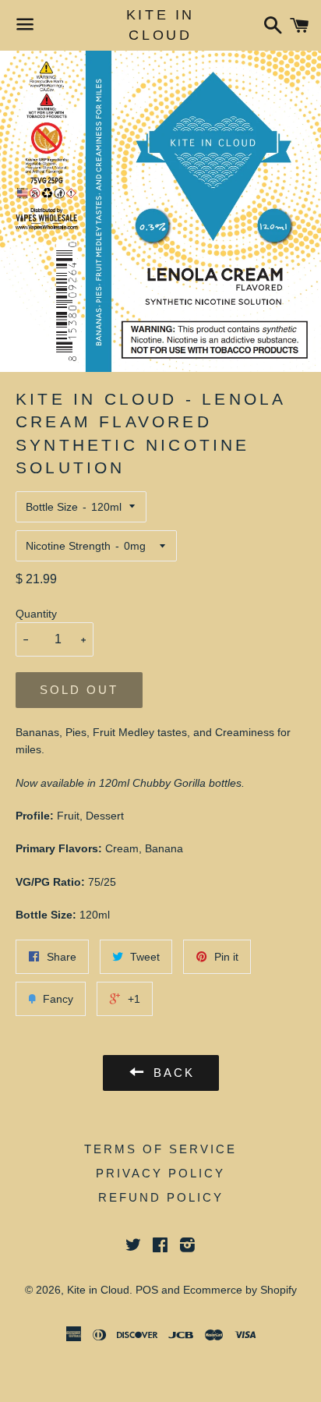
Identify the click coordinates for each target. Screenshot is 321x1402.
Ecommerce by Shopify (240, 1289)
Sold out (79, 689)
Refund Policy (161, 1197)
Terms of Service (160, 1149)
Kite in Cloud (160, 24)
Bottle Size (52, 507)
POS (147, 1289)
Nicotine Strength (68, 546)
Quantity (36, 613)
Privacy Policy (160, 1173)
